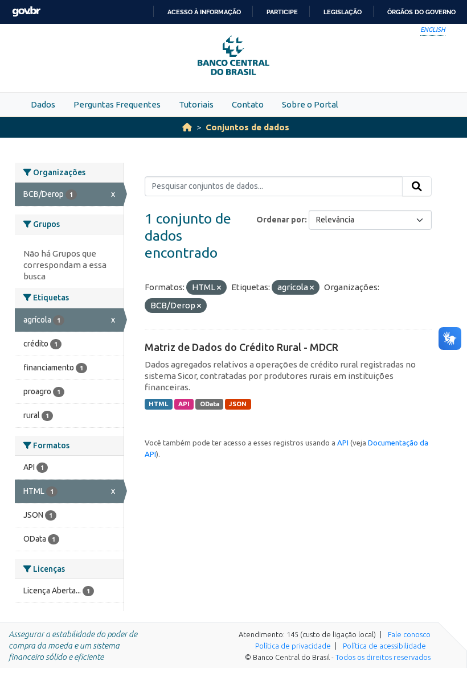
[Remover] (219, 287)
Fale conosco (409, 634)
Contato (248, 104)
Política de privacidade (293, 646)
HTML (158, 404)
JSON (238, 404)
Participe (282, 12)
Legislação (342, 12)
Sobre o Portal (310, 104)
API (184, 404)
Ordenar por (280, 219)
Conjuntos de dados (247, 127)
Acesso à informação (204, 12)
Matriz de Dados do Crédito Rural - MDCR (241, 347)
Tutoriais (196, 104)
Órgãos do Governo (421, 12)
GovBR (26, 11)
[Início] (187, 127)
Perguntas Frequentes (117, 104)
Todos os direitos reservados (383, 657)
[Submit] (417, 186)
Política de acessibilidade (384, 646)
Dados (43, 104)
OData (209, 404)
